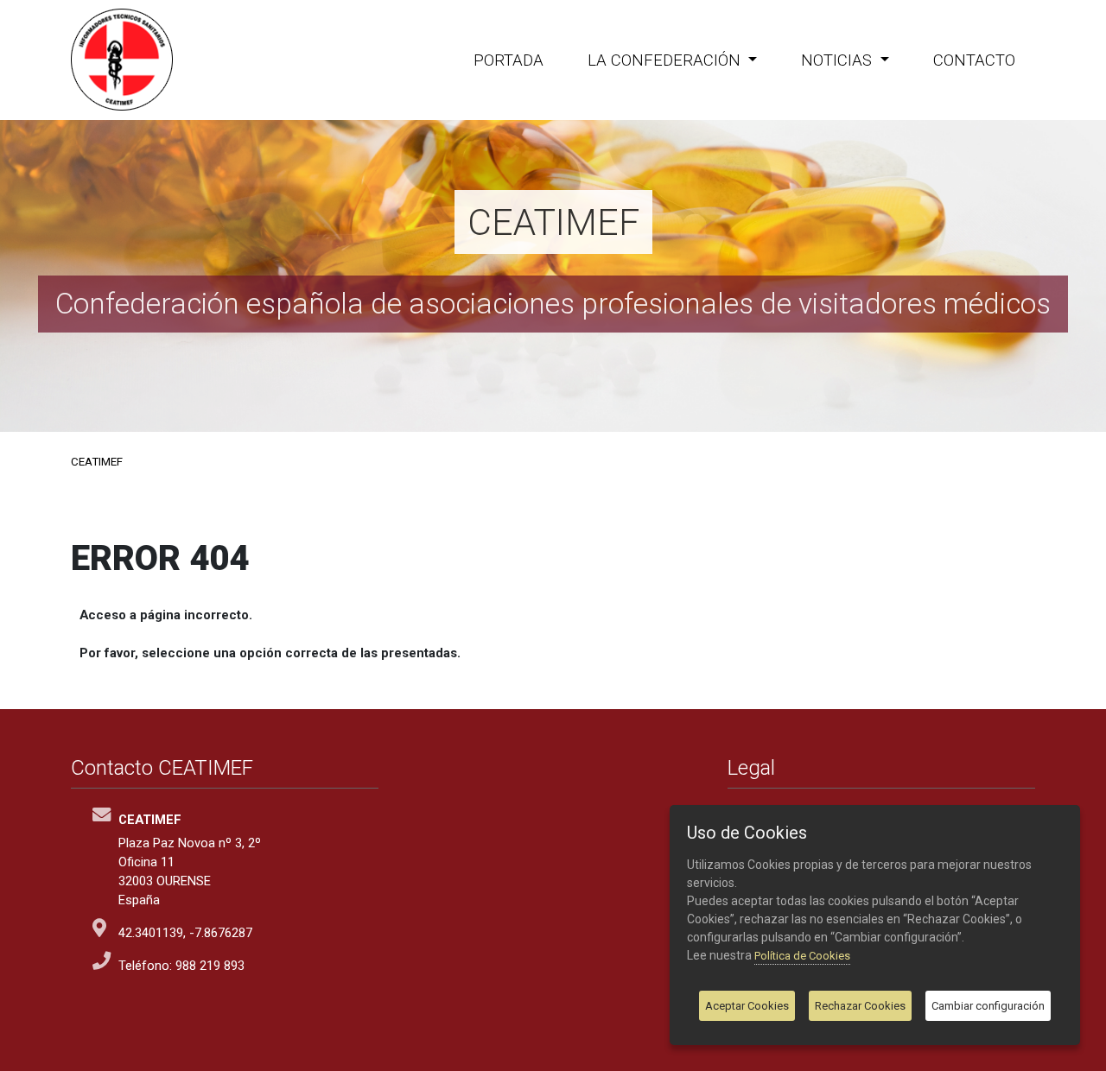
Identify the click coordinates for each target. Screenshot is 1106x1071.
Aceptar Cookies (747, 1005)
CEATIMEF (97, 461)
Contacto (974, 60)
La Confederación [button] (666, 60)
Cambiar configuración (988, 1005)
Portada (508, 60)
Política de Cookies (802, 955)
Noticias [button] (838, 60)
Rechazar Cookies (860, 1005)
